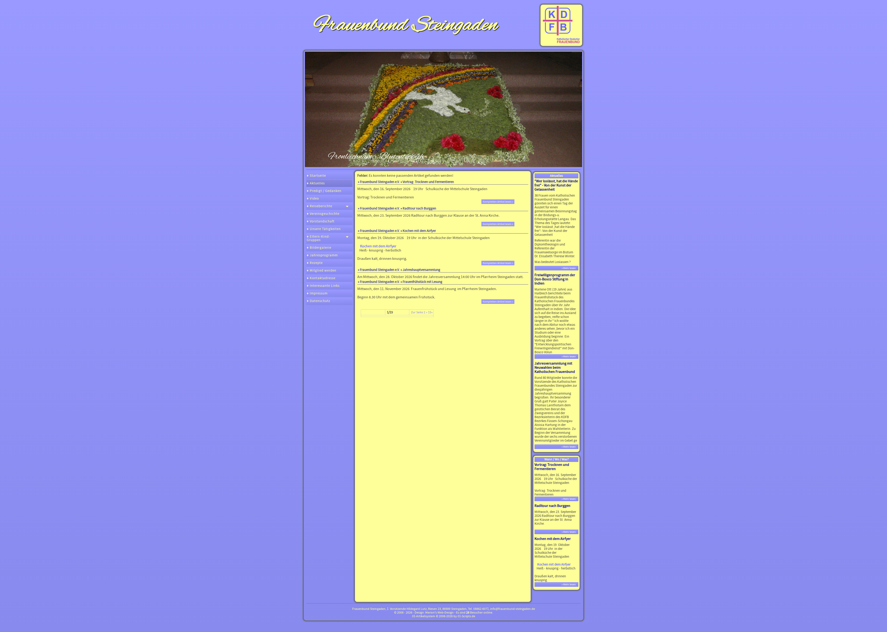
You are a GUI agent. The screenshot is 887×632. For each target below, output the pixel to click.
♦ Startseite (316, 176)
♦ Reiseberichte (319, 206)
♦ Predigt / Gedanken (324, 191)
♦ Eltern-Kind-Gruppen (318, 238)
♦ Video (313, 199)
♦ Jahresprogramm (322, 255)
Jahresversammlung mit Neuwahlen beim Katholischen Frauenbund (555, 367)
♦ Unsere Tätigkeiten (324, 229)
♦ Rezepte (315, 263)
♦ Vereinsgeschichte (323, 214)
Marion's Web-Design (439, 612)
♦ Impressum (317, 293)
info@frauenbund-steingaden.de (512, 609)
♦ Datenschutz (318, 301)
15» (430, 312)
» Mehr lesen (570, 268)
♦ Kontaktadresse (321, 278)
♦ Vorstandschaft (320, 221)
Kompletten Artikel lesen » (498, 201)
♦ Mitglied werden (321, 271)
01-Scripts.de (466, 616)
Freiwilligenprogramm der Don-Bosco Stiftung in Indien (555, 279)
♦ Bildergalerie (319, 248)
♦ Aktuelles (316, 183)
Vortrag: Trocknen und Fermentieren (552, 467)
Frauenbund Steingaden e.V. (380, 208)
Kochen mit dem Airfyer (553, 539)
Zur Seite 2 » (419, 312)
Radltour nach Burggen (552, 506)
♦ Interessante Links (323, 286)
